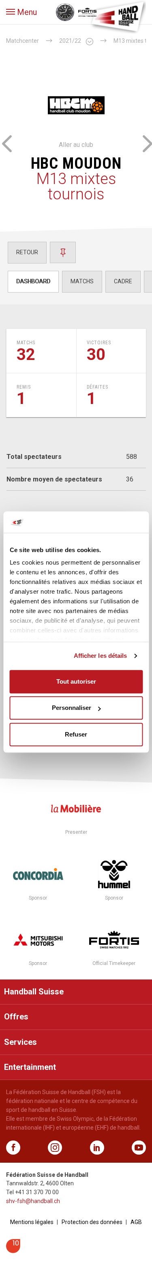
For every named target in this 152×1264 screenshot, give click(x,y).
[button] (21, 12)
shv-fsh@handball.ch (33, 1201)
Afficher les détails (100, 655)
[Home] (117, 16)
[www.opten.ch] (13, 1251)
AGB (136, 1222)
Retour (27, 252)
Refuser (76, 734)
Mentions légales (32, 1222)
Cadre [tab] (123, 281)
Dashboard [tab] (33, 281)
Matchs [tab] (82, 281)
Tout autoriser (76, 681)
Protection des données (92, 1222)
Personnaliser (71, 707)
